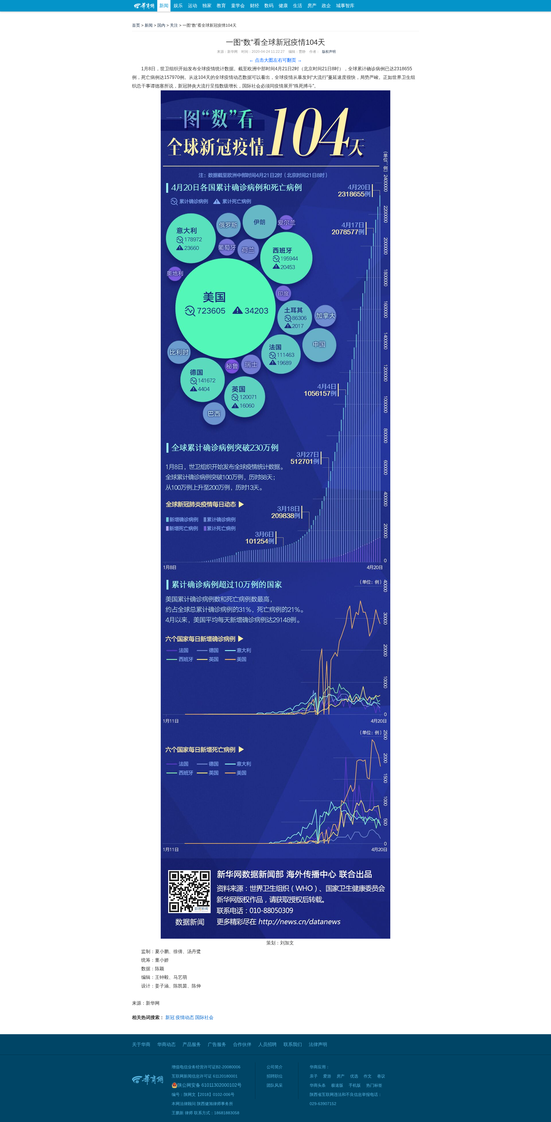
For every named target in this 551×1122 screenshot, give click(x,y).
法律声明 (318, 1044)
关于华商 (141, 1044)
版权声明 (329, 52)
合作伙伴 (242, 1044)
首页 (136, 25)
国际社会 (204, 1017)
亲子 (314, 1076)
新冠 (169, 1017)
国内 (161, 25)
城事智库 (345, 5)
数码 (268, 5)
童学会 (238, 5)
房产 (312, 5)
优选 (412, 17)
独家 (207, 5)
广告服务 (217, 1044)
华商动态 (166, 1044)
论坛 (350, 17)
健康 (283, 5)
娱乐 (178, 5)
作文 (368, 1076)
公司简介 (275, 1067)
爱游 (398, 17)
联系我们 (293, 1044)
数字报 (367, 17)
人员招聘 (267, 1044)
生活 (297, 5)
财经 (254, 5)
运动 (192, 5)
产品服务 (192, 1044)
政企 (326, 5)
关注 (174, 25)
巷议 (381, 1076)
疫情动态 (185, 1017)
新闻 (163, 5)
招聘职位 (275, 1076)
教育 (221, 5)
